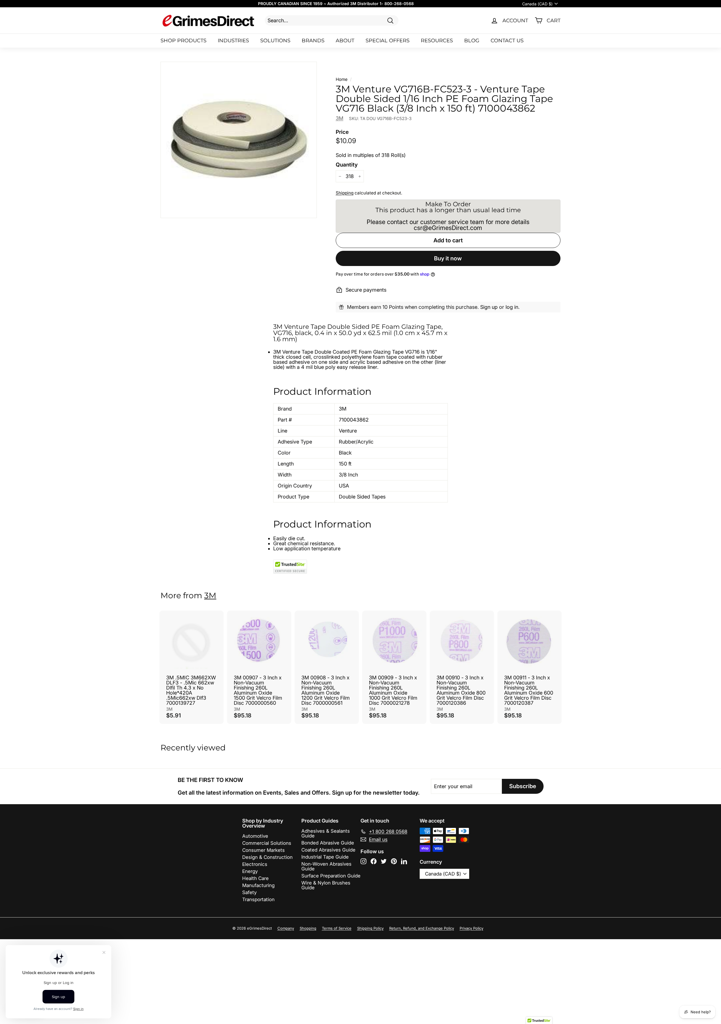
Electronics (254, 864)
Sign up (489, 307)
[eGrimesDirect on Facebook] (374, 861)
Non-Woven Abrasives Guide (326, 866)
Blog (471, 40)
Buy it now (448, 258)
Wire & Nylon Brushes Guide (325, 885)
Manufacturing (258, 885)
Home (342, 79)
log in (512, 307)
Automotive (255, 836)
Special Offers (388, 40)
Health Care (255, 878)
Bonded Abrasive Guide (327, 843)
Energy (250, 871)
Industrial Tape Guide (325, 857)
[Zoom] (239, 140)
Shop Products (183, 40)
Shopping (308, 928)
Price (342, 132)
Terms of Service (336, 928)
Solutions (275, 40)
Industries (233, 40)
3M (339, 118)
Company (285, 928)
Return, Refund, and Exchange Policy (421, 928)
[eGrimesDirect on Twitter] (384, 861)
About (345, 40)
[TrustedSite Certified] (290, 567)
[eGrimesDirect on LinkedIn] (404, 861)
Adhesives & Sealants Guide (325, 833)
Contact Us (507, 40)
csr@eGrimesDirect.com (448, 227)
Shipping (344, 193)
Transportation (258, 899)
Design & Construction (267, 857)
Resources (437, 40)
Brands (313, 40)
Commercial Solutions (266, 843)
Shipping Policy (370, 928)
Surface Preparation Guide (330, 876)
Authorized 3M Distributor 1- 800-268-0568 (370, 3)
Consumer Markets (263, 850)
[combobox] (332, 20)
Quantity (347, 164)
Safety (249, 892)
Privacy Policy (471, 928)
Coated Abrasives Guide (328, 850)
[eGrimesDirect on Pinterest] (394, 861)
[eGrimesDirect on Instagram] (363, 861)
